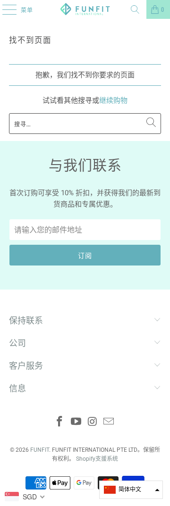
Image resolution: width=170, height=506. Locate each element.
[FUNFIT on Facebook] (60, 422)
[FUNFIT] (85, 9)
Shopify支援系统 (97, 459)
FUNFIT (39, 450)
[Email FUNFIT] (109, 422)
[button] (131, 490)
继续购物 (113, 100)
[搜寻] (135, 9)
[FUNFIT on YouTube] (76, 422)
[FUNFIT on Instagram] (93, 422)
